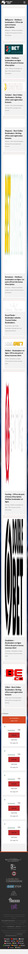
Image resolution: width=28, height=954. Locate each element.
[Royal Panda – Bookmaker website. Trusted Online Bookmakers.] (13, 306)
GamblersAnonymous (11, 935)
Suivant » (6, 713)
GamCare (19, 934)
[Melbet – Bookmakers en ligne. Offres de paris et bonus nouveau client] (13, 342)
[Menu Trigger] (24, 2)
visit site (14, 735)
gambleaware (10, 926)
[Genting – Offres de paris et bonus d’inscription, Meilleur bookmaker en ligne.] (13, 431)
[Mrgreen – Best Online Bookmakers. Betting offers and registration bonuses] (13, 122)
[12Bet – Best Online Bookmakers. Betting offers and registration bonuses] (13, 673)
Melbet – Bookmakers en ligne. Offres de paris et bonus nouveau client (14, 353)
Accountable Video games (8, 920)
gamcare (18, 926)
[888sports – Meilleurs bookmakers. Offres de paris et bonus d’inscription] (13, 12)
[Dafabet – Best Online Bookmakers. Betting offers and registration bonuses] (13, 86)
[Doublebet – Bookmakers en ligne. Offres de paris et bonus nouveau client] (13, 577)
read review (14, 739)
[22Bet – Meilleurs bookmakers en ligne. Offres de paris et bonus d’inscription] (13, 48)
